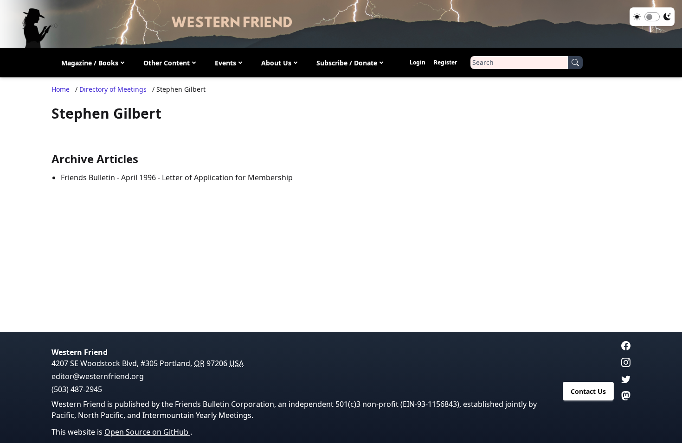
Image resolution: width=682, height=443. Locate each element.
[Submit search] (575, 62)
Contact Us (588, 391)
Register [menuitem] (445, 62)
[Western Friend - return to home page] (341, 24)
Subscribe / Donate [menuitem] (346, 62)
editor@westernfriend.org (97, 376)
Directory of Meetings (113, 89)
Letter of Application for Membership (227, 177)
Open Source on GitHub (147, 432)
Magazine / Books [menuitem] (89, 62)
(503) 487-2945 (76, 389)
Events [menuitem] (225, 62)
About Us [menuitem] (276, 62)
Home (60, 89)
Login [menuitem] (417, 62)
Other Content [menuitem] (166, 62)
